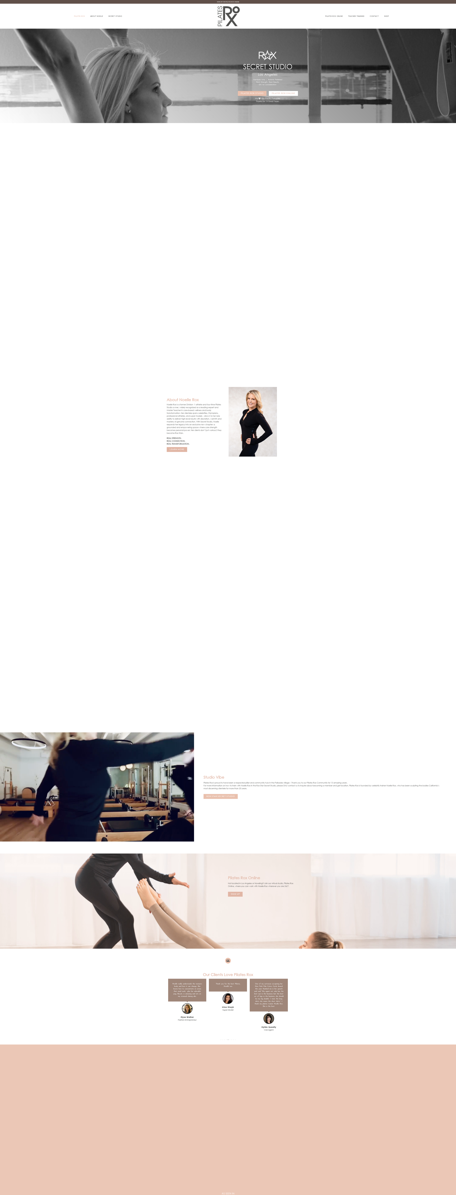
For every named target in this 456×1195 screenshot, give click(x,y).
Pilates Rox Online (334, 16)
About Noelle (96, 16)
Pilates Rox (79, 16)
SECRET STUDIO (115, 16)
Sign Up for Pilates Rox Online (228, 2)
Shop (386, 16)
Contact (374, 16)
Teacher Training (356, 16)
